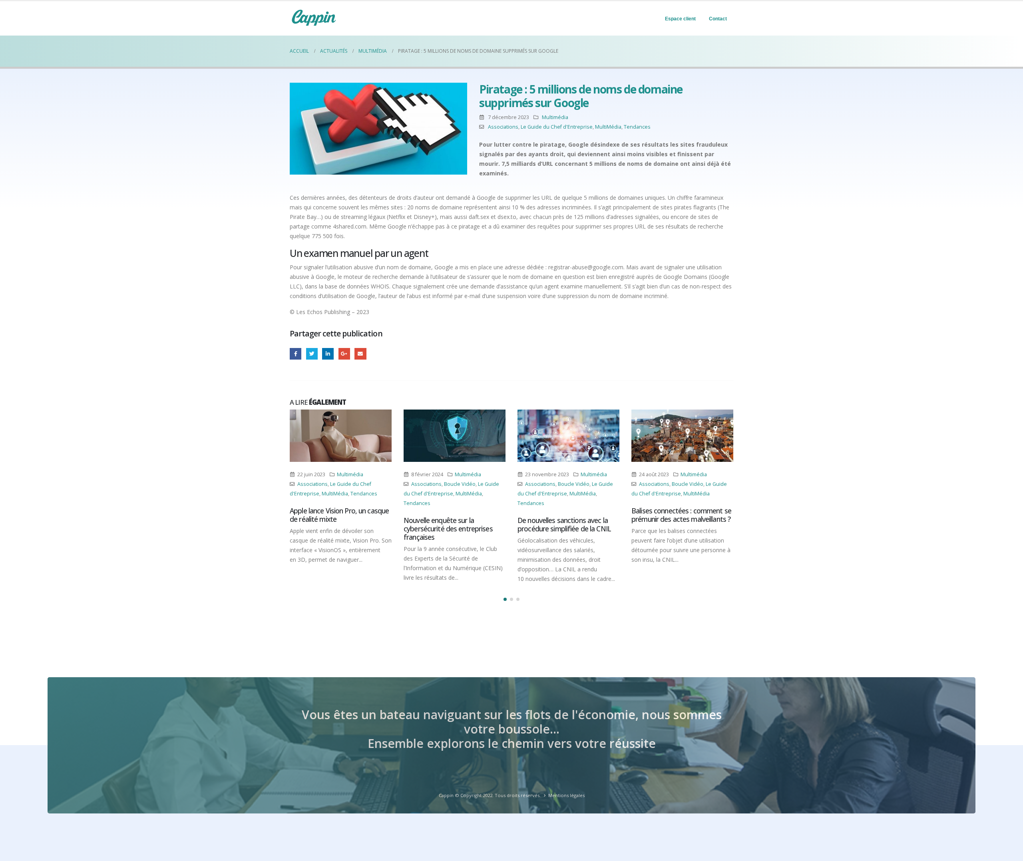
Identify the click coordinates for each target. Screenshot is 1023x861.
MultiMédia (608, 126)
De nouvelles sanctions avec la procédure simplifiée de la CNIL (564, 524)
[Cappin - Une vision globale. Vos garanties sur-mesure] (314, 18)
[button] (505, 599)
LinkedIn (328, 354)
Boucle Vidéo (460, 484)
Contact (718, 19)
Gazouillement (312, 354)
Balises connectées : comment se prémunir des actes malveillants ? (681, 515)
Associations (503, 126)
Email (360, 354)
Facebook (295, 354)
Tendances (637, 126)
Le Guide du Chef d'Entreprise (557, 126)
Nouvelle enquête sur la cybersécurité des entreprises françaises (448, 528)
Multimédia (555, 117)
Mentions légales (566, 795)
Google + (344, 354)
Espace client (680, 19)
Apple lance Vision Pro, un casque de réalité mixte (339, 515)
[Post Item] (341, 436)
